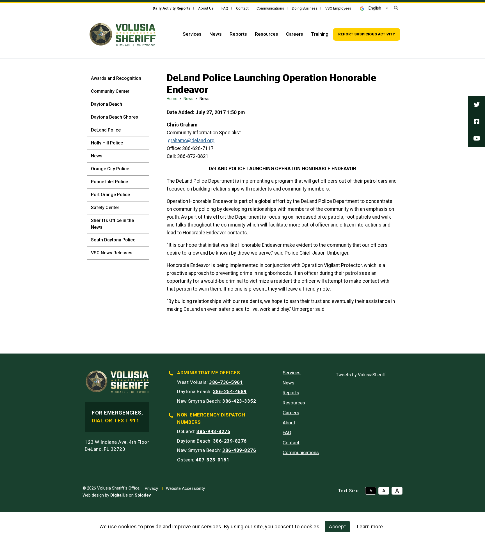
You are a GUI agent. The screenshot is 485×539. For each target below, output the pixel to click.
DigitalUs (119, 495)
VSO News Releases (111, 252)
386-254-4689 (230, 391)
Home (172, 98)
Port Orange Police (110, 194)
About (289, 422)
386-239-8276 (230, 441)
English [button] (375, 8)
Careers (294, 34)
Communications (270, 8)
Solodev (143, 495)
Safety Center (105, 207)
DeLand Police (106, 130)
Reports (238, 34)
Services (192, 34)
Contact (242, 8)
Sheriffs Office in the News (112, 224)
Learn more (370, 526)
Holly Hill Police (107, 143)
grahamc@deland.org (191, 140)
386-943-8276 (213, 431)
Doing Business (304, 8)
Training (319, 34)
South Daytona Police (113, 240)
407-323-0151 (212, 460)
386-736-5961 (226, 382)
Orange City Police (110, 168)
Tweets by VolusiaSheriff (361, 374)
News (215, 34)
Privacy (151, 488)
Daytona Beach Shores (114, 117)
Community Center (110, 91)
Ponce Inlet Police (109, 181)
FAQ (224, 8)
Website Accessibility (185, 488)
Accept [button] (337, 526)
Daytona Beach (106, 104)
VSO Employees (338, 8)
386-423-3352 (239, 401)
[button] (396, 8)
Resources (266, 34)
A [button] (371, 491)
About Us (206, 8)
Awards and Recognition (116, 78)
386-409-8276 (239, 450)
